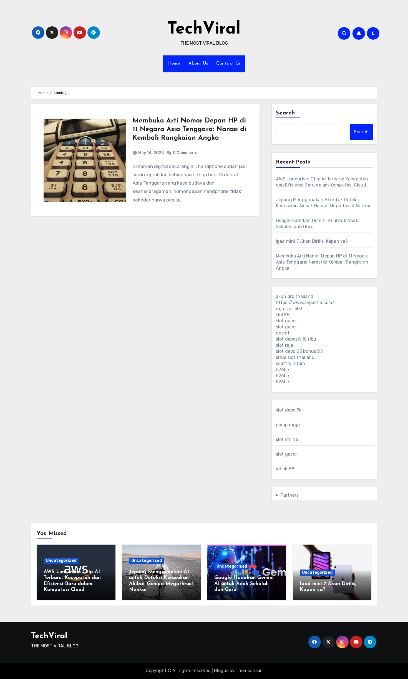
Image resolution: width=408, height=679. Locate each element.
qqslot (282, 333)
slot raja (284, 345)
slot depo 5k (288, 410)
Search (285, 113)
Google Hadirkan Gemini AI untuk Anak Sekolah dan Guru (244, 583)
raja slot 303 (289, 308)
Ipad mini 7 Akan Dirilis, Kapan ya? (312, 241)
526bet (283, 369)
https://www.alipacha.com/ (305, 302)
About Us (198, 63)
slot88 (282, 314)
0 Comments (185, 152)
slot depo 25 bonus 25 (299, 351)
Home (173, 63)
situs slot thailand (295, 357)
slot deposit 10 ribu (296, 339)
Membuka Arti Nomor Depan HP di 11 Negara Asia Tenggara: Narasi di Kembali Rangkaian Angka (189, 129)
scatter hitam (290, 363)
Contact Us (228, 63)
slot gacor (286, 320)
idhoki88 (285, 468)
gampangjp (288, 424)
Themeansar (248, 670)
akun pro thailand (294, 296)
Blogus (221, 670)
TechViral (204, 29)
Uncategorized (61, 560)
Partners (290, 495)
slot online (287, 439)
